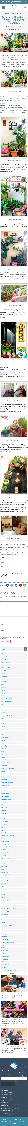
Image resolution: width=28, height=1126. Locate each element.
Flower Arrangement (6, 732)
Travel (3, 931)
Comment (3, 600)
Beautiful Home (5, 667)
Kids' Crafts (4, 821)
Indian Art (4, 779)
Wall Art (3, 948)
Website (2, 630)
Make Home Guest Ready (8, 841)
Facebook (2, 562)
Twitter (1, 566)
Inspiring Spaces (5, 802)
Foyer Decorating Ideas (7, 737)
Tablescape (4, 914)
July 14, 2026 (4, 993)
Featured (3, 724)
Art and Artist (5, 656)
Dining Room (4, 693)
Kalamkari (4, 813)
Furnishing (4, 740)
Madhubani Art (5, 838)
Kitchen (3, 824)
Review (3, 897)
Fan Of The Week (6, 721)
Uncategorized (5, 934)
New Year (4, 861)
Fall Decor (4, 718)
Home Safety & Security (7, 768)
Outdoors (4, 869)
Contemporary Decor (7, 679)
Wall (2, 945)
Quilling (3, 886)
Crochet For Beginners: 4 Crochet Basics (11, 997)
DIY (2, 704)
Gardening (4, 746)
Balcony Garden (9, 13)
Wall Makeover (5, 956)
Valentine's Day (5, 936)
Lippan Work (4, 830)
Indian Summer (5, 790)
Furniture (3, 743)
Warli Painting (5, 964)
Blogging (3, 673)
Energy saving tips (6, 709)
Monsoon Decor (5, 844)
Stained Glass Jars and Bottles (9, 908)
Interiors (3, 805)
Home (3, 757)
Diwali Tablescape (6, 701)
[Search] (25, 649)
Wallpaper (4, 962)
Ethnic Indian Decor (6, 715)
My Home (4, 855)
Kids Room (4, 816)
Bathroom (4, 665)
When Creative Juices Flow (8, 970)
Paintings (3, 877)
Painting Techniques (6, 875)
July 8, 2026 (4, 1046)
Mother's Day (5, 849)
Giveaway (4, 748)
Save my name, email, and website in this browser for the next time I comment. (13, 638)
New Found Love (6, 858)
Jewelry (3, 810)
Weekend (3, 967)
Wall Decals (4, 950)
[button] (3, 8)
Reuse (3, 894)
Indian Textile (5, 793)
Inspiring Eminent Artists (8, 799)
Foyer (2, 734)
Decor (3, 690)
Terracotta (4, 922)
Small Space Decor (6, 903)
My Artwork (4, 852)
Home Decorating (6, 762)
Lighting (3, 827)
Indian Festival (5, 785)
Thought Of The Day (6, 925)
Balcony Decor (5, 659)
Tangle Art (4, 917)
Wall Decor (4, 953)
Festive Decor (5, 729)
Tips (2, 928)
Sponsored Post (5, 906)
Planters (3, 883)
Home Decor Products (7, 760)
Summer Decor (5, 911)
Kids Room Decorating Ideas (9, 819)
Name (2, 618)
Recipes (3, 889)
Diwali (3, 695)
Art (2, 653)
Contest (3, 681)
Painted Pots (4, 872)
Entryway (4, 712)
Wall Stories (4, 959)
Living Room (4, 833)
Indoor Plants (5, 796)
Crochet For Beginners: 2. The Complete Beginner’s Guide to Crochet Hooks (13, 1051)
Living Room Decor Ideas (8, 835)
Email (2, 624)
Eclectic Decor (5, 707)
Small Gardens (19, 13)
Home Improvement (6, 765)
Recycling (4, 891)
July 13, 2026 (4, 1019)
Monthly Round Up (6, 847)
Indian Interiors (5, 788)
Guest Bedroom (5, 754)
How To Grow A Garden (7, 776)
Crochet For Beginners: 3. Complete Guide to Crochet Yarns (12, 1023)
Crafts (3, 684)
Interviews (4, 807)
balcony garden (7, 98)
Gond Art (3, 751)
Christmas (4, 676)
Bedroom (3, 670)
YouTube (2, 559)
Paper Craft (4, 880)
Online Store (4, 863)
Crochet (3, 687)
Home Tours (4, 771)
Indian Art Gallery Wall (7, 782)
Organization (4, 866)
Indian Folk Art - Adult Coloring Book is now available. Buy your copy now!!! (14, 2)
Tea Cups (4, 920)
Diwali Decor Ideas (6, 698)
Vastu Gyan (4, 939)
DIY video (25, 553)
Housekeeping (5, 774)
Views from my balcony (7, 942)
